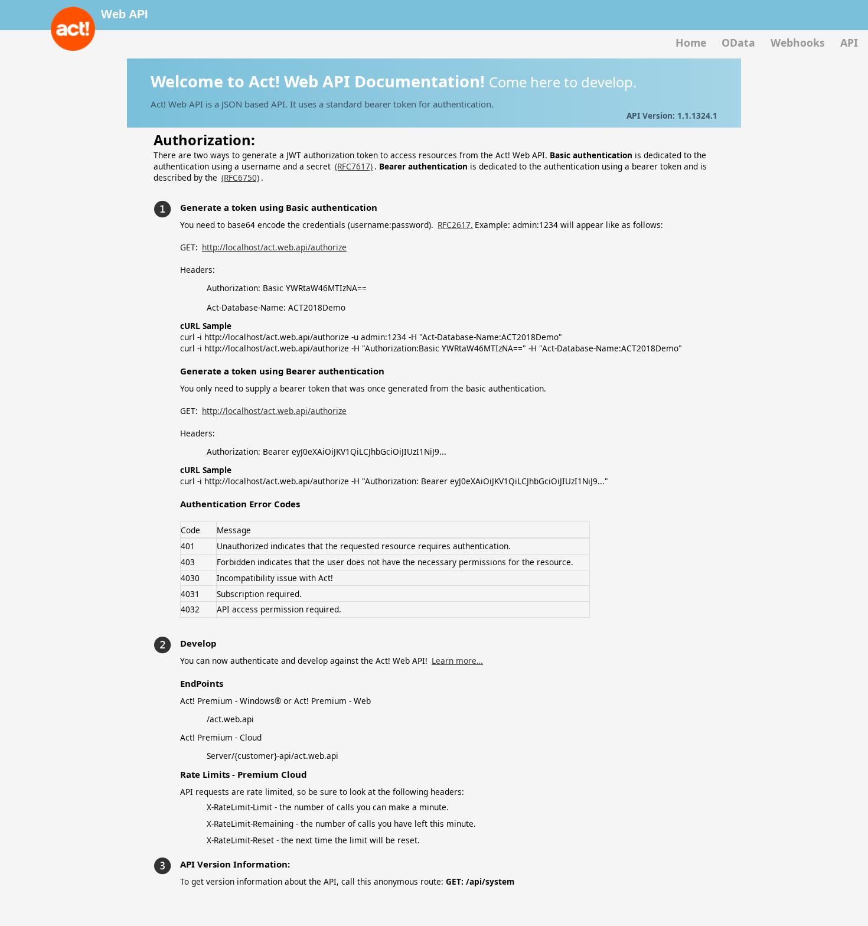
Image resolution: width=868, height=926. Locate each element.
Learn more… (457, 660)
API (849, 42)
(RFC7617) (354, 166)
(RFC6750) (240, 177)
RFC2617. (455, 224)
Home (691, 42)
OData (738, 42)
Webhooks (798, 42)
